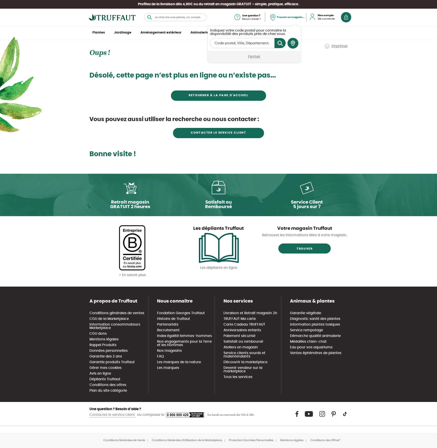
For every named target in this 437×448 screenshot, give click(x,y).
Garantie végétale (305, 313)
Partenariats (167, 324)
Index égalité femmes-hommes (184, 336)
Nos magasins (169, 350)
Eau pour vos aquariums (311, 347)
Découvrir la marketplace (245, 362)
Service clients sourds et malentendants (244, 354)
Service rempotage (306, 330)
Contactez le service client (112, 415)
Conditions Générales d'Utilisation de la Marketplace (187, 440)
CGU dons (98, 333)
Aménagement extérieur (160, 32)
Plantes (98, 32)
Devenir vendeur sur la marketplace (243, 369)
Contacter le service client (218, 132)
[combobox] (175, 17)
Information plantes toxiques (315, 324)
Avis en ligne (100, 373)
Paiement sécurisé (239, 336)
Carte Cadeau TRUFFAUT (244, 324)
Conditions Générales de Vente (124, 440)
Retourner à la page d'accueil (218, 95)
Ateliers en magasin (241, 347)
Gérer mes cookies (105, 368)
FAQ (160, 356)
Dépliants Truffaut (104, 379)
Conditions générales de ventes (116, 313)
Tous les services (238, 377)
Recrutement (168, 330)
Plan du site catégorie (108, 390)
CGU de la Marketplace (109, 319)
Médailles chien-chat (308, 341)
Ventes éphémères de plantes (315, 353)
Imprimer (340, 46)
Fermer (254, 56)
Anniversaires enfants (242, 330)
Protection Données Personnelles (251, 440)
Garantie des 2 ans (105, 356)
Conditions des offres (107, 385)
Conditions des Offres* (325, 440)
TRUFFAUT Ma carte (240, 319)
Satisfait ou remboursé (243, 341)
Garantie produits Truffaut (112, 362)
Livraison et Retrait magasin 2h (250, 313)
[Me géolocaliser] (292, 43)
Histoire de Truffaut (173, 319)
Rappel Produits (103, 345)
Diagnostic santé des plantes (315, 319)
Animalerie (200, 32)
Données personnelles (108, 350)
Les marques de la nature (179, 362)
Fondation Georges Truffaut (181, 313)
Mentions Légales (291, 440)
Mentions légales (104, 339)
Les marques (168, 368)
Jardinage (122, 32)
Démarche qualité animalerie (315, 336)
